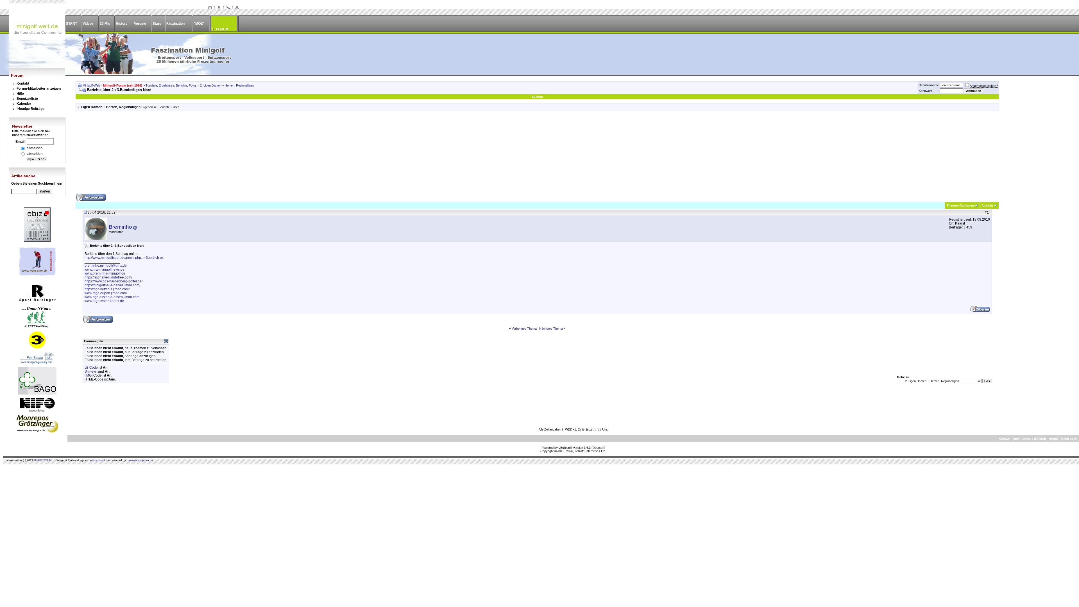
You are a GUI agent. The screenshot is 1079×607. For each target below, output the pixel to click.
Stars (157, 24)
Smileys (91, 371)
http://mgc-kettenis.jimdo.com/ (107, 289)
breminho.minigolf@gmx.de (106, 266)
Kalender (24, 104)
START (71, 24)
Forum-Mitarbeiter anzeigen (39, 88)
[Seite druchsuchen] (228, 8)
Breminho (120, 227)
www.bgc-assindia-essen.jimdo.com (112, 297)
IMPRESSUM (42, 460)
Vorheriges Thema (524, 328)
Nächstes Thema (551, 328)
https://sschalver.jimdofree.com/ (108, 277)
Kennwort (925, 90)
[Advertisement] (537, 154)
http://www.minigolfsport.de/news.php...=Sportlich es (124, 258)
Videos (88, 24)
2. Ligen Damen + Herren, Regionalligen (227, 85)
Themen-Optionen (960, 205)
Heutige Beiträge (30, 109)
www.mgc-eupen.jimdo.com (106, 293)
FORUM (222, 29)
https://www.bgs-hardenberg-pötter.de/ (113, 281)
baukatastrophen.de (140, 460)
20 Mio (105, 24)
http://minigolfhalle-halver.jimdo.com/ (112, 285)
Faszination (175, 24)
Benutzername (929, 85)
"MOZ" (199, 24)
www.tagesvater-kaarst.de (104, 301)
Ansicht (987, 205)
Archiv (1053, 438)
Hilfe (20, 94)
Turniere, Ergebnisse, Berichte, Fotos (171, 85)
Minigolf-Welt (91, 85)
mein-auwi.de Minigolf (1029, 438)
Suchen (537, 96)
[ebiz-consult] (37, 241)
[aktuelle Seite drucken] (219, 8)
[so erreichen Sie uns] (210, 8)
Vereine (140, 24)
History (122, 24)
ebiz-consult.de (100, 460)
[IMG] (88, 375)
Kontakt (23, 83)
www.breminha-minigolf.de (105, 273)
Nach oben (1069, 438)
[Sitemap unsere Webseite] (237, 8)
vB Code (91, 368)
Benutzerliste (27, 99)
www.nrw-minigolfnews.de (104, 269)
